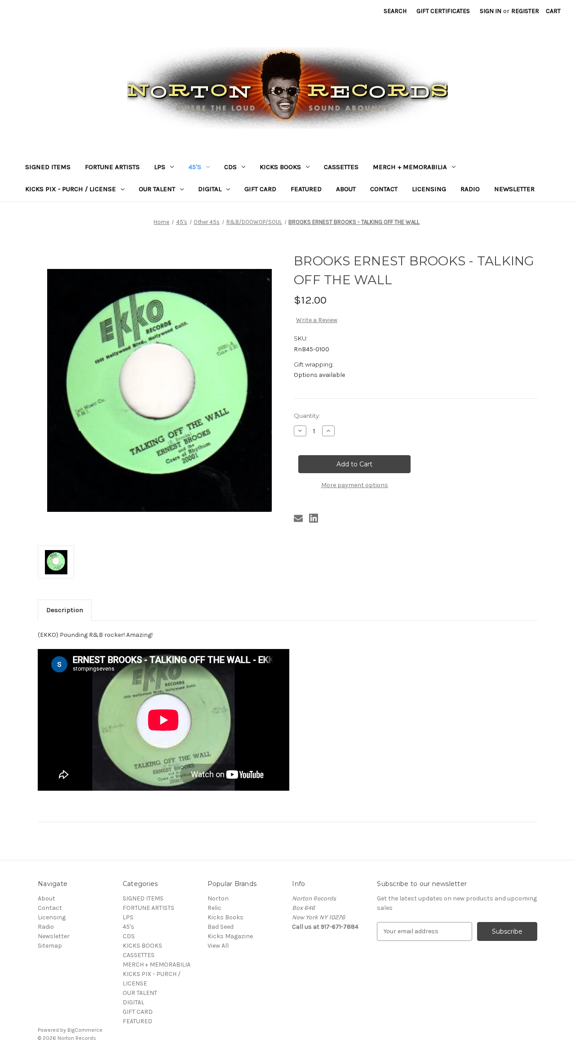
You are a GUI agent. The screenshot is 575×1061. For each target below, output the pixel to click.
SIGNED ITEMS (48, 167)
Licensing (429, 189)
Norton (218, 898)
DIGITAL (209, 189)
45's (194, 167)
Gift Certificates (443, 11)
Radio (470, 189)
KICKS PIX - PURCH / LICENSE (70, 189)
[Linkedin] (313, 518)
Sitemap (50, 945)
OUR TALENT (157, 189)
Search (395, 11)
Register (525, 11)
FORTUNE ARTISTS (112, 167)
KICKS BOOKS (280, 167)
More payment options (354, 485)
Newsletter (514, 189)
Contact (384, 189)
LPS (159, 167)
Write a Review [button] (316, 320)
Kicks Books (225, 917)
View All (218, 945)
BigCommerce (84, 1030)
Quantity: (307, 415)
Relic (214, 908)
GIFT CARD (260, 189)
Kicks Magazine (230, 936)
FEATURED (306, 189)
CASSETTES (341, 167)
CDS (230, 167)
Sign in (490, 11)
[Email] (298, 518)
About (346, 189)
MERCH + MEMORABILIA (410, 167)
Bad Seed (221, 927)
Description (64, 610)
